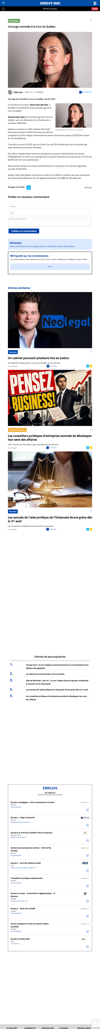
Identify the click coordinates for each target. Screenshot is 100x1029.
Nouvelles (13, 352)
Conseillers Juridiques (17, 430)
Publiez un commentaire (23, 231)
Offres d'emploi (50, 8)
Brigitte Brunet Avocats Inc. (19, 837)
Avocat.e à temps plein (20, 938)
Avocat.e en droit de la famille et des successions (31, 832)
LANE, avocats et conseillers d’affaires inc (23, 867)
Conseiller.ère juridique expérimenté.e (27, 878)
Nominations (14, 21)
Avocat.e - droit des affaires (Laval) (26, 862)
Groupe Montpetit (16, 807)
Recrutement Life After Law (19, 901)
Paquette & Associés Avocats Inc (21, 822)
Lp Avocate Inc (15, 943)
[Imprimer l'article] (90, 365)
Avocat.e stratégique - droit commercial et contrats (32, 802)
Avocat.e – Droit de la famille (23, 908)
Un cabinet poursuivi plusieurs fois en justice (45, 673)
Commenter (53, 366)
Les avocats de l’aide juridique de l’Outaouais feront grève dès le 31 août (57, 689)
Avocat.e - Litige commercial (23, 817)
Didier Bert (18, 92)
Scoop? (94, 8)
